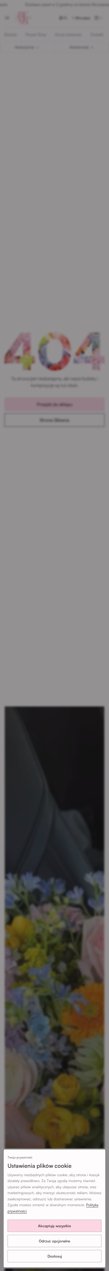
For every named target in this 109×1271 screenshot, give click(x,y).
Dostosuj (55, 1256)
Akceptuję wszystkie (54, 1226)
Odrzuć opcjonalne (54, 1241)
